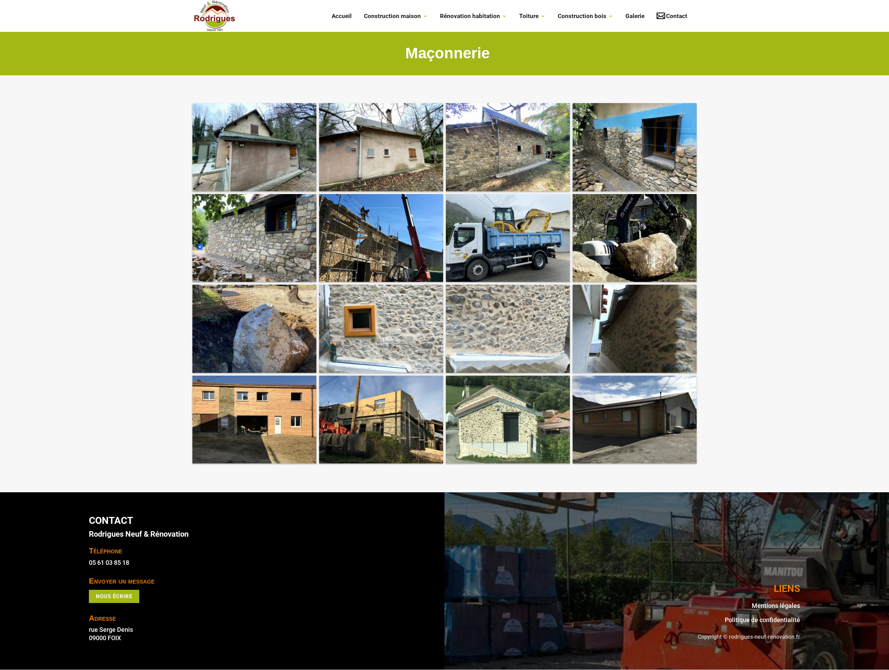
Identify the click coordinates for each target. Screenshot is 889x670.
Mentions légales (776, 605)
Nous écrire (114, 596)
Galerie (635, 16)
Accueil (342, 16)
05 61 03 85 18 (109, 562)
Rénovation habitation (470, 16)
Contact (676, 16)
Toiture (529, 16)
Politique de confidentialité (762, 619)
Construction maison (392, 16)
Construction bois (582, 16)
